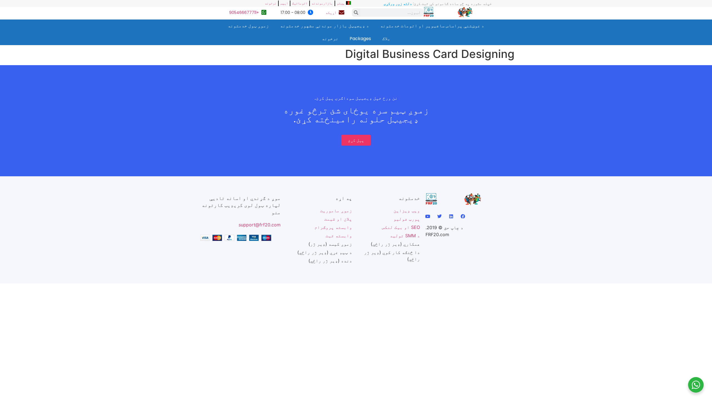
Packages (360, 38)
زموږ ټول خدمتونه (248, 26)
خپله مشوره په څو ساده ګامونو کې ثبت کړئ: (438, 3)
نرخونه (270, 3)
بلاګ (386, 38)
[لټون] (356, 12)
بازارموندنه (322, 3)
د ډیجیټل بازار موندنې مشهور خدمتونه (324, 26)
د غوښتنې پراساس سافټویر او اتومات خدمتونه (432, 26)
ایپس (284, 3)
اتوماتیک (300, 3)
